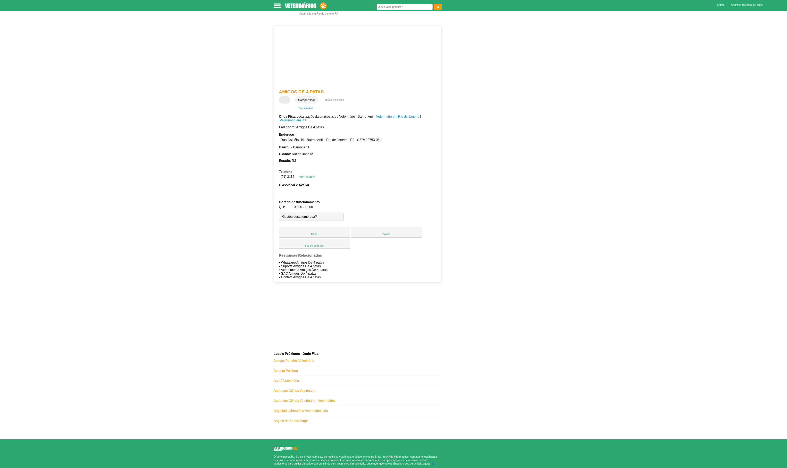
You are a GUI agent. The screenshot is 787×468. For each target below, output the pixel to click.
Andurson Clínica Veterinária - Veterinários (304, 401)
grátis (760, 4)
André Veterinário (286, 380)
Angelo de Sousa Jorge (291, 421)
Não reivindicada (334, 100)
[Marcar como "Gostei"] (282, 99)
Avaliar (386, 234)
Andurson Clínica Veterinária (294, 390)
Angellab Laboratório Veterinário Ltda (301, 411)
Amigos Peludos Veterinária (294, 360)
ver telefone (307, 176)
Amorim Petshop (286, 370)
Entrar (720, 4)
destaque (747, 4)
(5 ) (305, 108)
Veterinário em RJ (293, 120)
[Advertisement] (355, 57)
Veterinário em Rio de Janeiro (397, 116)
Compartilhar (306, 99)
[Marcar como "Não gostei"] (287, 99)
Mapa (314, 234)
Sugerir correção (314, 245)
